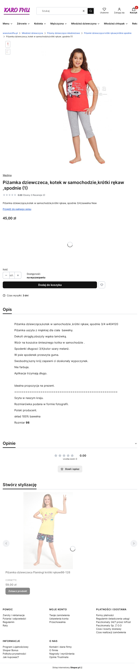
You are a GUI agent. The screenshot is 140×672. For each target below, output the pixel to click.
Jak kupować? (11, 657)
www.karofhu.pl (10, 33)
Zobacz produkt (17, 591)
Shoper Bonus (10, 650)
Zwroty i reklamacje (14, 615)
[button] (91, 11)
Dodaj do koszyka (50, 285)
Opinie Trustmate (58, 657)
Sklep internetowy (66, 667)
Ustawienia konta (58, 618)
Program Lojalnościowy (16, 646)
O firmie (53, 650)
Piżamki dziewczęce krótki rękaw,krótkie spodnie (107, 33)
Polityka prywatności (14, 653)
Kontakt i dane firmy (60, 646)
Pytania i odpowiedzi (14, 618)
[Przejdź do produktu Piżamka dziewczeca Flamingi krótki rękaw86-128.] (48, 530)
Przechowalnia (57, 622)
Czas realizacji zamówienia (111, 632)
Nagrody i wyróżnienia (61, 653)
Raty (5, 625)
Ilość (5, 269)
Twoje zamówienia (59, 615)
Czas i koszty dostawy (108, 628)
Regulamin (8, 622)
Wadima (7, 175)
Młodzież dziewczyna (32, 33)
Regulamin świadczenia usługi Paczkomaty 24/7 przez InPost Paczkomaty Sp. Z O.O (113, 622)
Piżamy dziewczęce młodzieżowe (63, 33)
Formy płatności (105, 615)
